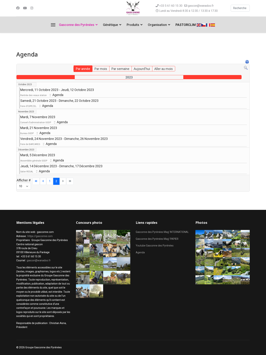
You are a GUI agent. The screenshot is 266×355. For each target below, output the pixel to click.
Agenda (140, 252)
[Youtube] (25, 8)
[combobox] (240, 8)
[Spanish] (213, 24)
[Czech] (203, 24)
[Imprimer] (247, 62)
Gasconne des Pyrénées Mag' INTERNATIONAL (162, 232)
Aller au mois (163, 69)
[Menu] (53, 25)
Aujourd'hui (142, 69)
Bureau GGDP (27, 133)
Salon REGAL (26, 171)
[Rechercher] (246, 68)
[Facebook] (18, 8)
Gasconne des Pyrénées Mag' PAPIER (157, 238)
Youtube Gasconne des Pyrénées (155, 245)
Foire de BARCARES (30, 144)
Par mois (100, 69)
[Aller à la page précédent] (43, 181)
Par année (83, 69)
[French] (208, 24)
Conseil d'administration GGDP (35, 122)
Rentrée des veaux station (33, 95)
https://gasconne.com (40, 236)
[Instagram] (31, 8)
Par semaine (120, 69)
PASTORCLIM (186, 25)
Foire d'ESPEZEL (28, 106)
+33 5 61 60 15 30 (170, 5)
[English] (199, 24)
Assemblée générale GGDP (33, 160)
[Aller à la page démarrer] (36, 181)
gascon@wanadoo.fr (201, 5)
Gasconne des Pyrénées (76, 25)
